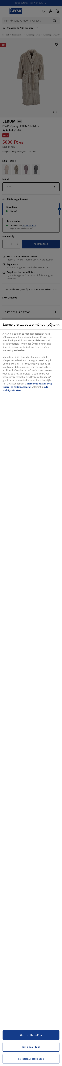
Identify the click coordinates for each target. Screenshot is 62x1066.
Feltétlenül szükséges (31, 1058)
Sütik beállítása (31, 1046)
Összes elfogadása (31, 1035)
